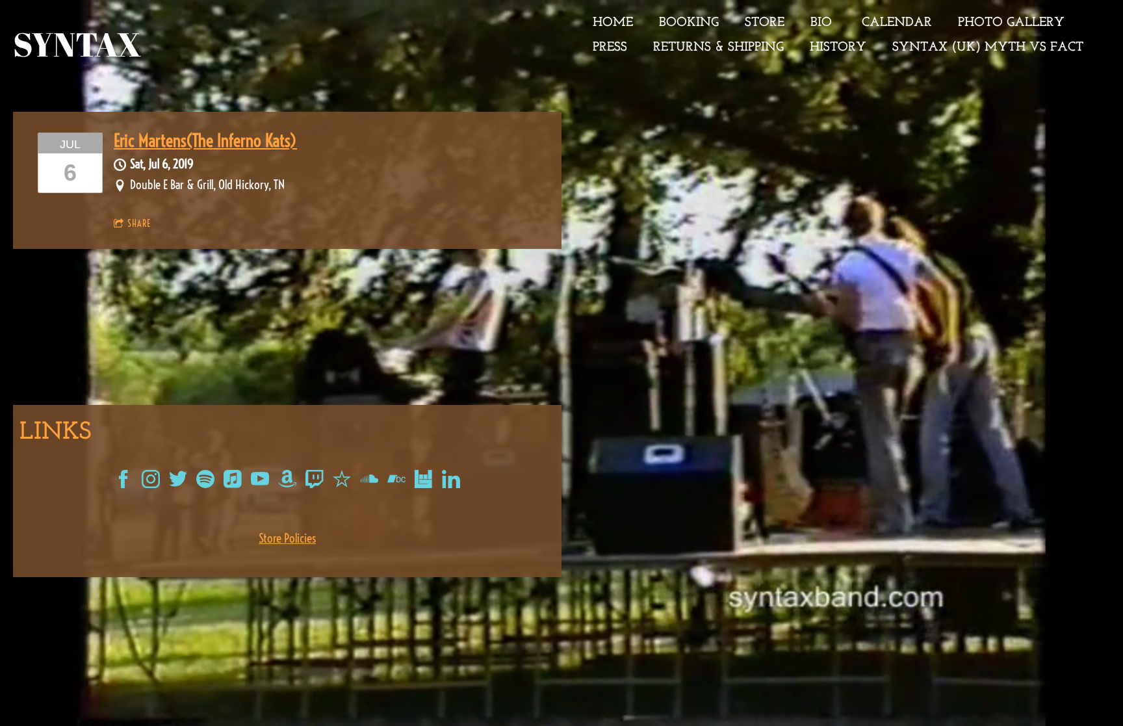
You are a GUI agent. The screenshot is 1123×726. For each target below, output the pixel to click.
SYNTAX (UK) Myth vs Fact (987, 47)
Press (610, 47)
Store (764, 22)
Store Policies (287, 538)
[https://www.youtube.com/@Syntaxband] (260, 481)
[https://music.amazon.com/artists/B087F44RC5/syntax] (287, 481)
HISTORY (838, 47)
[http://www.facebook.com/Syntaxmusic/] (123, 481)
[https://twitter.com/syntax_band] (178, 481)
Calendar (897, 22)
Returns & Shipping (718, 47)
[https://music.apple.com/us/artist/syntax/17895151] (233, 481)
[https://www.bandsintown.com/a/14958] (424, 481)
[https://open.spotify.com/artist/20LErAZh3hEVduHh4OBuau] (205, 481)
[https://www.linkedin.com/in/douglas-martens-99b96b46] (451, 481)
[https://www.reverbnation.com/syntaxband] (342, 481)
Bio (823, 22)
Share (139, 223)
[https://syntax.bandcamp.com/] (396, 481)
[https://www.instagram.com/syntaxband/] (151, 481)
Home (613, 22)
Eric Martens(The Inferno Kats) (205, 140)
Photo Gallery (1011, 22)
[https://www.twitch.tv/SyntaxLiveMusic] (314, 481)
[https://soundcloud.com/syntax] (369, 481)
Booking (689, 22)
